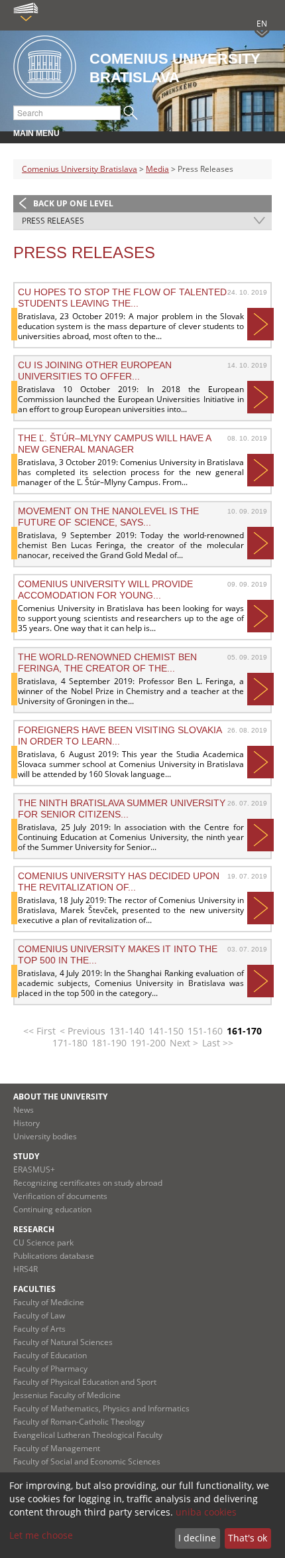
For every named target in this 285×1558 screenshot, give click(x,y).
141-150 (166, 1031)
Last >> (217, 1042)
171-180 (69, 1042)
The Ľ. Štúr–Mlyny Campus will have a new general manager (114, 443)
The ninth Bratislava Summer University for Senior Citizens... (121, 808)
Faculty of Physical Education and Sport (84, 1381)
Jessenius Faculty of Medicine (67, 1395)
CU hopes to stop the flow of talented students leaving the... (122, 297)
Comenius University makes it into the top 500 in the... (117, 954)
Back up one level (73, 203)
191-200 (148, 1042)
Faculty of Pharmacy (50, 1368)
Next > (184, 1042)
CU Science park (43, 1242)
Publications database (53, 1255)
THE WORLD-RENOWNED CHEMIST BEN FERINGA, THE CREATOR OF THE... (107, 662)
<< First (39, 1031)
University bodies (45, 1136)
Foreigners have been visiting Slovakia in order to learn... (119, 735)
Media (157, 169)
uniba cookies (206, 1512)
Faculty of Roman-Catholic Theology (78, 1421)
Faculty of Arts (39, 1328)
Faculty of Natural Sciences (63, 1342)
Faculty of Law (39, 1315)
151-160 (205, 1031)
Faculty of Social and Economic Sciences (86, 1461)
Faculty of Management (56, 1448)
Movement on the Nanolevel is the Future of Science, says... (108, 516)
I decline (197, 1537)
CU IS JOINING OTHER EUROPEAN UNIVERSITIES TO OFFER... (95, 370)
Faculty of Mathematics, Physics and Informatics (101, 1408)
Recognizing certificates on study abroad (87, 1182)
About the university (60, 1096)
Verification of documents (60, 1196)
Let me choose (41, 1535)
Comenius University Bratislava (79, 169)
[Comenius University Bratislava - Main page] (44, 67)
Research (33, 1229)
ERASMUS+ (34, 1169)
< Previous (82, 1031)
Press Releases (53, 220)
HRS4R (25, 1269)
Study (26, 1156)
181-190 (109, 1042)
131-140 (126, 1031)
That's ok (247, 1537)
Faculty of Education (50, 1355)
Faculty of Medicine (48, 1302)
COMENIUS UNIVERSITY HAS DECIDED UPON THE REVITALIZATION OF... (118, 881)
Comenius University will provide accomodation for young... (105, 589)
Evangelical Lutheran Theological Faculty (87, 1435)
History (26, 1123)
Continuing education (52, 1209)
